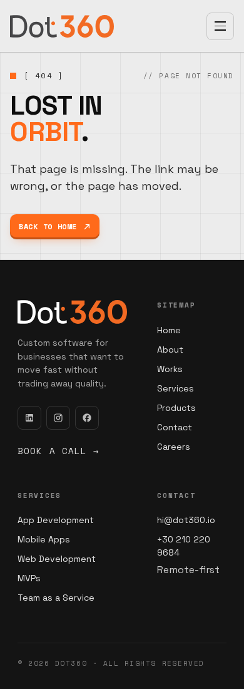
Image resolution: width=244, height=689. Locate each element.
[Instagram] (58, 418)
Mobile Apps (44, 539)
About (170, 349)
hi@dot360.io (186, 520)
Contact (174, 427)
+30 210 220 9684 (183, 546)
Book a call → (58, 450)
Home (169, 330)
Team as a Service (56, 597)
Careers (173, 446)
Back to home (48, 226)
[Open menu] (220, 26)
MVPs (29, 578)
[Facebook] (87, 418)
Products (176, 407)
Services (175, 388)
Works (170, 369)
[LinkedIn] (29, 418)
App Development (56, 520)
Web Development (57, 558)
